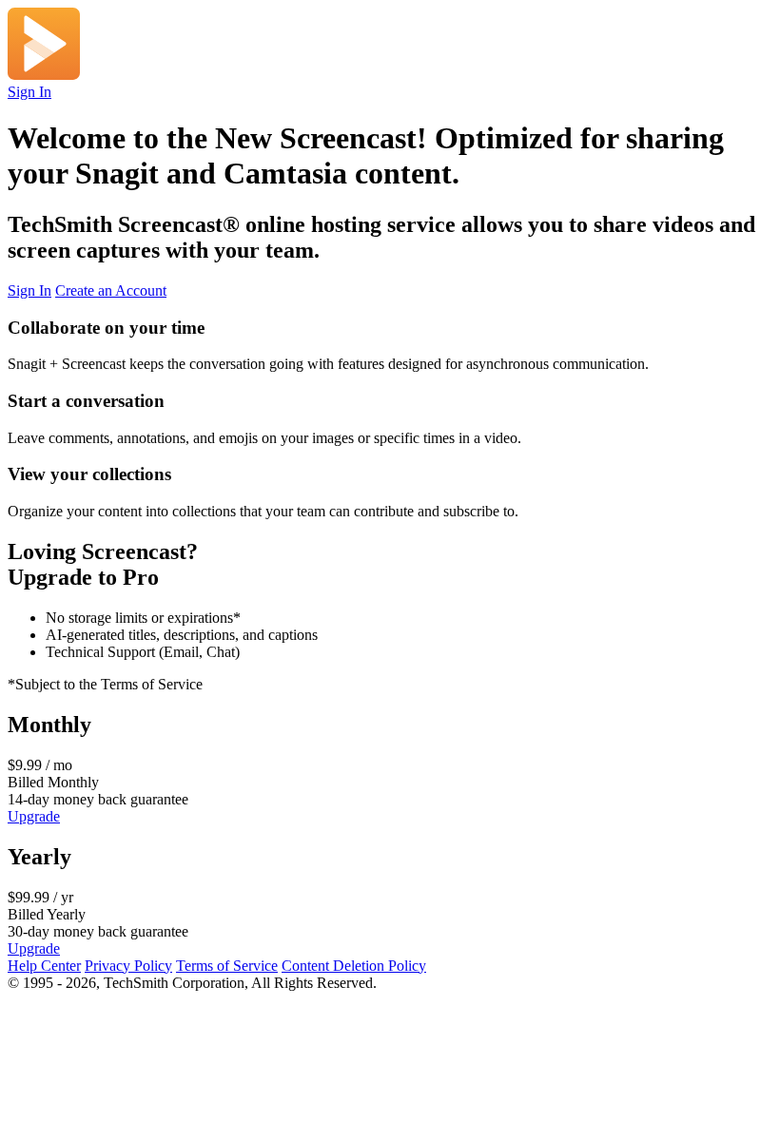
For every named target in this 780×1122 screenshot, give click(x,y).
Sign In (29, 92)
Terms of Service (227, 966)
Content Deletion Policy (354, 966)
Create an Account (110, 290)
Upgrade (34, 816)
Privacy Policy (128, 966)
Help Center (44, 966)
